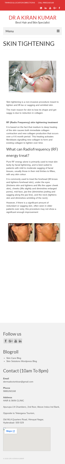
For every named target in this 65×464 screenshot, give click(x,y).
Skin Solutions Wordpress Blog (21, 361)
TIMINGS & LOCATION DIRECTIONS (20, 2)
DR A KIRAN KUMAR (32, 17)
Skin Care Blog (13, 358)
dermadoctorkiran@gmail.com (18, 381)
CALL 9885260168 (46, 2)
